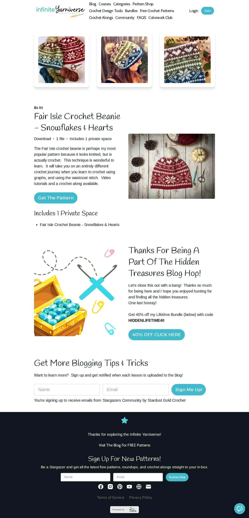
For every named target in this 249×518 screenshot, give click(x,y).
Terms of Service (110, 497)
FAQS (141, 17)
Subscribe (177, 477)
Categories (121, 4)
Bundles (131, 10)
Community (124, 17)
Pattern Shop (142, 4)
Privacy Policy (140, 497)
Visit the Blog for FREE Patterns (124, 445)
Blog (92, 4)
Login (193, 10)
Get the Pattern (56, 198)
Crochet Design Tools (106, 10)
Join (207, 11)
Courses (105, 4)
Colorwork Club (160, 17)
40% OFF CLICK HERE (156, 334)
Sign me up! (188, 389)
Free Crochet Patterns (157, 10)
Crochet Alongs (101, 17)
